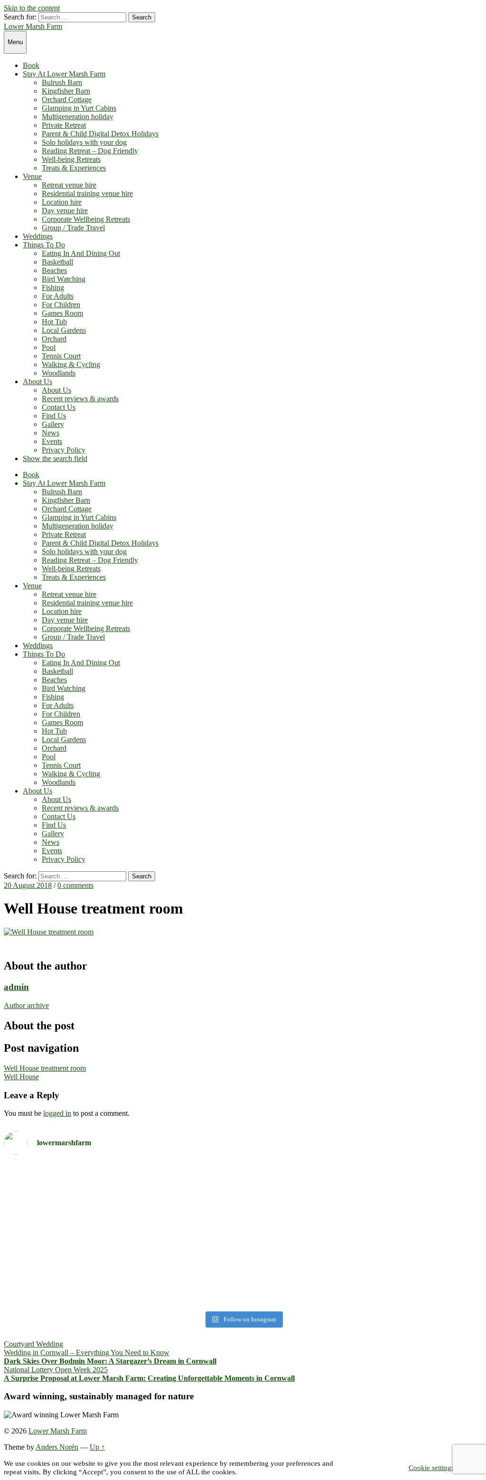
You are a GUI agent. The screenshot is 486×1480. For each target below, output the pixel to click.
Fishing (53, 287)
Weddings (38, 236)
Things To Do (44, 245)
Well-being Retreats (71, 159)
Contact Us (58, 407)
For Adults (58, 296)
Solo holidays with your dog (84, 142)
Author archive (26, 1005)
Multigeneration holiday (77, 117)
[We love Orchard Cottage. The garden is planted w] (122, 1234)
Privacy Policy (63, 450)
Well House (21, 1077)
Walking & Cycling (71, 364)
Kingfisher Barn (66, 91)
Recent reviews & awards (80, 399)
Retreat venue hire (69, 185)
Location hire (62, 202)
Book (31, 65)
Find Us (54, 416)
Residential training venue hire (87, 193)
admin (16, 987)
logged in (57, 1113)
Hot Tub (54, 322)
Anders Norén (57, 1447)
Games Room (62, 313)
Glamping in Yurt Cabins (79, 108)
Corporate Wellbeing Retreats (86, 219)
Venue (32, 176)
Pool (49, 347)
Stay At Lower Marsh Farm (64, 74)
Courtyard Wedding (33, 1344)
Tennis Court (61, 356)
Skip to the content (32, 8)
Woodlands (58, 373)
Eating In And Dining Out (81, 253)
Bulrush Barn (62, 82)
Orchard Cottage (67, 99)
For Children (61, 305)
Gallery (53, 424)
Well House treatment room (45, 1068)
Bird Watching (63, 279)
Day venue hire (65, 211)
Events (52, 441)
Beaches (54, 270)
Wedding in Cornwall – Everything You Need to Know (86, 1352)
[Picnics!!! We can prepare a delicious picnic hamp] (363, 1217)
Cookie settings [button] (431, 1467)
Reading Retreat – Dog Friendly (90, 151)
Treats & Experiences (74, 168)
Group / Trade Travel (73, 228)
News (50, 433)
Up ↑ (97, 1447)
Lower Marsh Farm (33, 26)
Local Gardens (64, 330)
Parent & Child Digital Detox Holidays (100, 134)
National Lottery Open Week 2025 (56, 1370)
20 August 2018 (28, 885)
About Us (37, 381)
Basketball (57, 262)
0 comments (75, 885)
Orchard (54, 339)
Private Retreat (64, 125)
